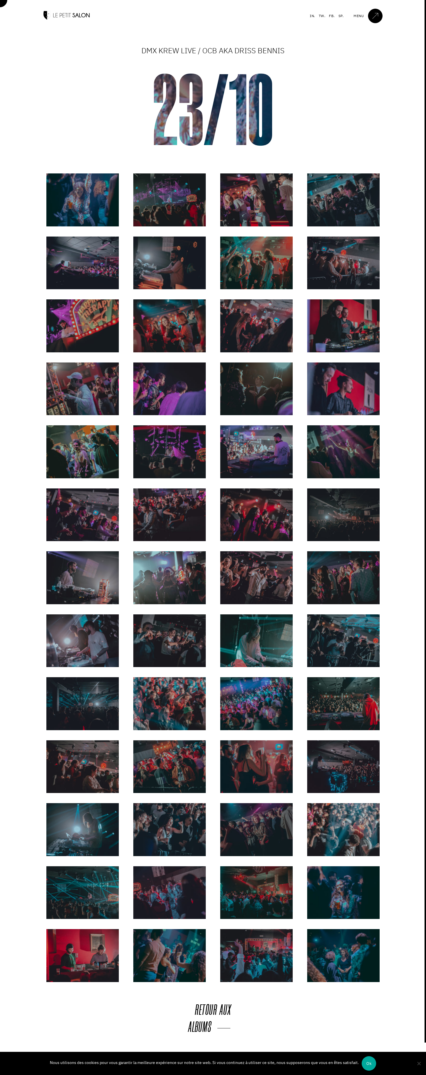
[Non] (419, 1063)
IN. (312, 16)
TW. (322, 16)
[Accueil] (66, 18)
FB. (332, 16)
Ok (369, 1063)
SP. (341, 16)
